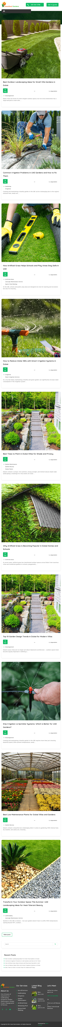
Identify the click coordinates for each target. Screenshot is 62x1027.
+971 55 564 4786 (52, 996)
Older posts (7, 934)
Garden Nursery (9, 466)
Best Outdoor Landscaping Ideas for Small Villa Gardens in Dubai (22, 958)
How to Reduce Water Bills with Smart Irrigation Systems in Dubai (22, 965)
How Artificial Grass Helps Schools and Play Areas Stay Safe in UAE (22, 963)
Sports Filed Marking (11, 284)
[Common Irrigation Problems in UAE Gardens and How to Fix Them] (34, 1004)
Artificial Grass (9, 279)
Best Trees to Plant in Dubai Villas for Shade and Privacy (28, 454)
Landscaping (8, 915)
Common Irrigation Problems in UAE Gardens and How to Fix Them (23, 961)
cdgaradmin (53, 91)
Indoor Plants (9, 469)
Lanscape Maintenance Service (14, 281)
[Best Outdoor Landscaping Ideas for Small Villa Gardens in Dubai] (34, 997)
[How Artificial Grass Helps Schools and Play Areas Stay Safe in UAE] (34, 1010)
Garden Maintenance (11, 464)
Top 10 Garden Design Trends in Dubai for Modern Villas (27, 636)
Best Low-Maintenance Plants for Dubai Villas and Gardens (29, 814)
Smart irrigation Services (12, 377)
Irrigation (8, 188)
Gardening (8, 186)
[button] (35, 5)
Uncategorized (9, 95)
